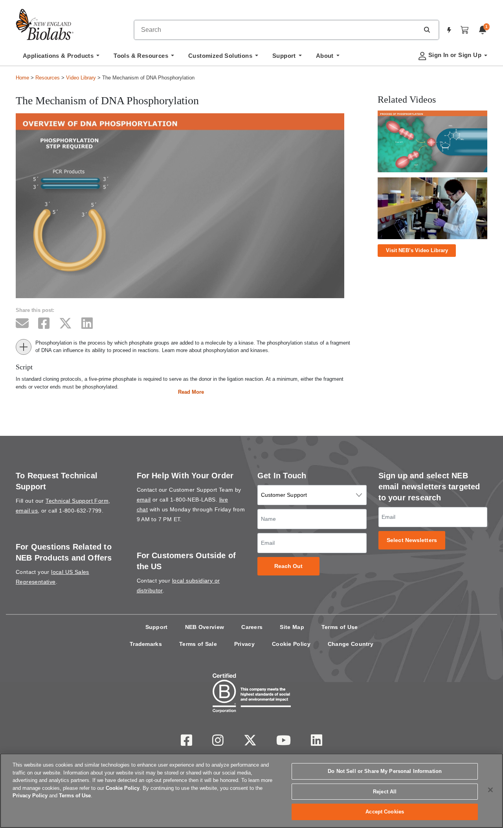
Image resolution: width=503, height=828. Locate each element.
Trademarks (146, 644)
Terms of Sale (198, 644)
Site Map (292, 627)
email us (27, 510)
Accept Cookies (384, 812)
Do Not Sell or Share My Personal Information (385, 771)
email (144, 499)
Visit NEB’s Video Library (417, 250)
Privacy (244, 644)
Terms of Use (339, 627)
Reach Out (288, 566)
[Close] (490, 789)
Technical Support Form (77, 501)
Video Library (81, 78)
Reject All (385, 792)
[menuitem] (61, 58)
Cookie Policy (291, 644)
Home (22, 78)
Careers (252, 627)
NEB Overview (204, 627)
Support (156, 627)
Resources (47, 78)
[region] (251, 790)
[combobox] (276, 29)
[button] (427, 29)
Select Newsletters (412, 540)
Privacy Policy (30, 795)
